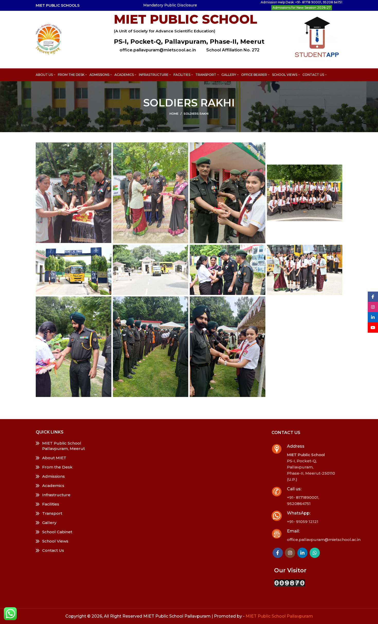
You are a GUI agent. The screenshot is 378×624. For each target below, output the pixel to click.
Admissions (53, 476)
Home (173, 113)
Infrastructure (56, 494)
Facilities (50, 504)
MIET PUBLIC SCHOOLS (57, 5)
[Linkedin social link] (302, 553)
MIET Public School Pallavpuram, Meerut (63, 446)
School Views (55, 541)
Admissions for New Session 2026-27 (302, 8)
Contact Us (53, 550)
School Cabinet (57, 531)
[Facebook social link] (278, 553)
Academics (53, 485)
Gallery (49, 522)
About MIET (54, 457)
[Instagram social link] (290, 553)
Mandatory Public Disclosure (170, 5)
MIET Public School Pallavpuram (279, 616)
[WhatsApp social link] (315, 553)
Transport (52, 513)
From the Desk (57, 467)
